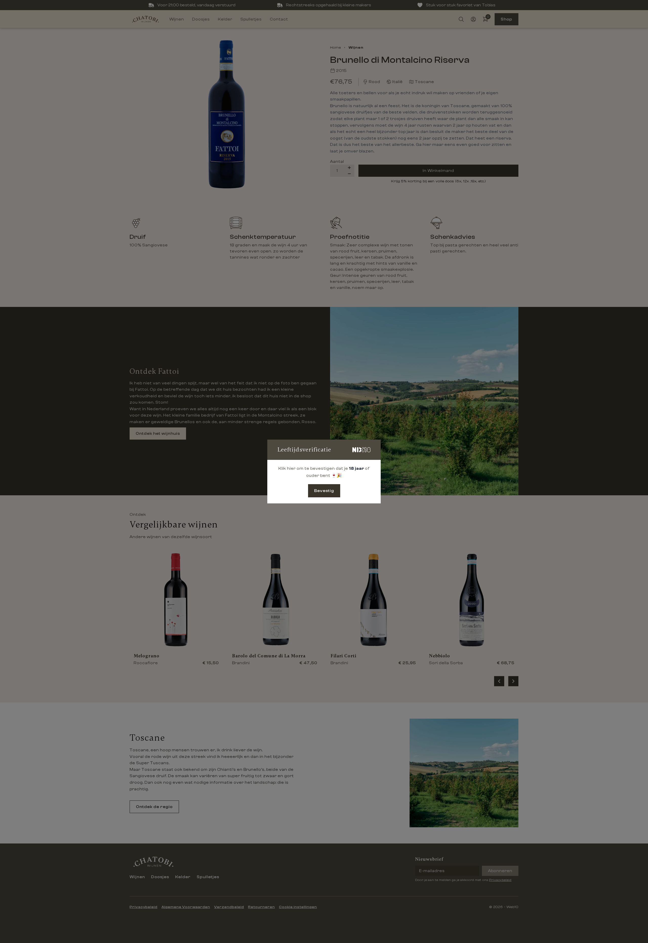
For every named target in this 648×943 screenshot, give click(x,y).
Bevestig (324, 490)
